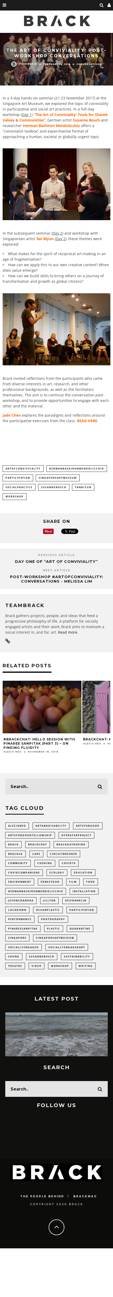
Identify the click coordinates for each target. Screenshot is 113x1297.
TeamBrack (28, 63)
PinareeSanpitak (23, 928)
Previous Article (56, 555)
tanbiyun (83, 487)
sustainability (77, 956)
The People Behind (42, 1196)
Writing (86, 966)
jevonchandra (21, 900)
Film (73, 882)
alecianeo (17, 825)
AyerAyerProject (76, 835)
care (36, 854)
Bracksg (15, 854)
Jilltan (49, 900)
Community (18, 863)
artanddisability (50, 825)
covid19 (69, 863)
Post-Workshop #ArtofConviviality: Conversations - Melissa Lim (56, 579)
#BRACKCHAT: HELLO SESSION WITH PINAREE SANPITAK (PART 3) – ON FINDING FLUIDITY (39, 743)
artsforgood (88, 825)
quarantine (80, 928)
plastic (53, 928)
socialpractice (19, 487)
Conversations (89, 64)
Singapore (17, 938)
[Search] (102, 5)
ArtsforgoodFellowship (30, 835)
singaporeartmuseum (58, 478)
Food (90, 882)
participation (18, 478)
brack (13, 844)
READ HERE (87, 420)
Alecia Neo (12, 751)
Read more (67, 632)
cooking (44, 863)
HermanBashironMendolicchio (76, 468)
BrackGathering (71, 844)
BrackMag (85, 1196)
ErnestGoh (50, 882)
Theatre (15, 966)
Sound (13, 956)
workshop (15, 496)
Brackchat (37, 844)
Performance (20, 919)
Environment (19, 882)
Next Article (56, 570)
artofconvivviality (23, 468)
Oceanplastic (48, 910)
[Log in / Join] (109, 5)
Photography (53, 919)
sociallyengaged (23, 947)
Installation (84, 891)
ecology (56, 872)
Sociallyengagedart (66, 947)
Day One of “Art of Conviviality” (56, 561)
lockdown (17, 910)
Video (37, 966)
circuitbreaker (63, 854)
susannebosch (53, 487)
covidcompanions (24, 872)
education (83, 872)
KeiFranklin (75, 900)
